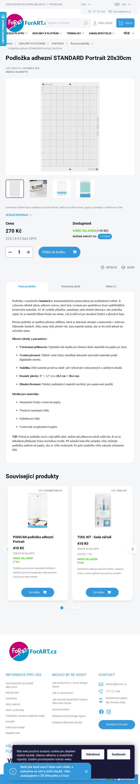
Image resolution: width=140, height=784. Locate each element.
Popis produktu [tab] (27, 286)
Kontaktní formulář (117, 724)
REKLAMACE (13, 704)
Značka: (17, 72)
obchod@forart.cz (116, 684)
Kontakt (10, 721)
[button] (62, 607)
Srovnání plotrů (60, 709)
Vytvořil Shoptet (97, 778)
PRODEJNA (55, 4)
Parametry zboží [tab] (70, 286)
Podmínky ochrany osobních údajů (25, 715)
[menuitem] (17, 33)
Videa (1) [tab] (111, 286)
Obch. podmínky (15, 710)
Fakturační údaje (15, 727)
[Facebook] (101, 711)
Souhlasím (119, 754)
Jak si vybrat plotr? (63, 692)
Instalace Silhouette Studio (67, 722)
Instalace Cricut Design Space (68, 716)
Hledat (86, 22)
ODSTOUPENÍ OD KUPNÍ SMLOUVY (25, 4)
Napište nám (13, 733)
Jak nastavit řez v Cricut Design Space (70, 684)
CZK (123, 4)
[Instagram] (108, 711)
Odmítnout (93, 754)
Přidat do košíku (53, 252)
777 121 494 (113, 691)
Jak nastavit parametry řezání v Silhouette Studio (70, 701)
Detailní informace (17, 215)
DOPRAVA (11, 698)
